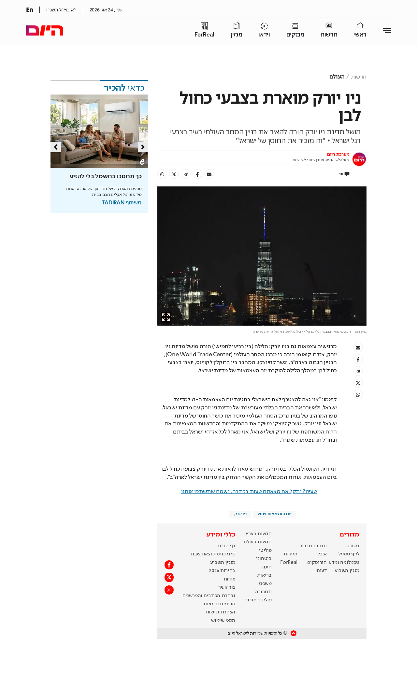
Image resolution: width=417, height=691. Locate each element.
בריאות (264, 575)
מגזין (236, 34)
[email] (209, 174)
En (29, 9)
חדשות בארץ (259, 534)
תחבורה (263, 592)
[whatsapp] (162, 174)
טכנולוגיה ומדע (344, 562)
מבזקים (295, 34)
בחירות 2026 (222, 570)
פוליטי (265, 550)
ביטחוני (264, 558)
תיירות (290, 554)
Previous (55, 147)
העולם (337, 77)
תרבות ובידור (313, 546)
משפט (265, 583)
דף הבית (226, 546)
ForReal (204, 34)
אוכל (322, 554)
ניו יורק (240, 514)
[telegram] (186, 174)
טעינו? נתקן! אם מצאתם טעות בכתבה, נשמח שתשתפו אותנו (249, 491)
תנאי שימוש (223, 620)
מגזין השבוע (347, 570)
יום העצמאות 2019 (274, 514)
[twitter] (174, 174)
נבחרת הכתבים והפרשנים (208, 595)
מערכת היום (338, 154)
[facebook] (197, 174)
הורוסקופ (316, 562)
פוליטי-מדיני (259, 600)
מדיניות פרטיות (219, 604)
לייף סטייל (348, 554)
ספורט (352, 546)
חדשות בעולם (257, 542)
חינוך (266, 567)
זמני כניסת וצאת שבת (213, 554)
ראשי (360, 34)
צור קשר (226, 587)
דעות (321, 570)
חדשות (329, 34)
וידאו (264, 34)
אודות (229, 579)
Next (143, 147)
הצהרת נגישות (220, 612)
